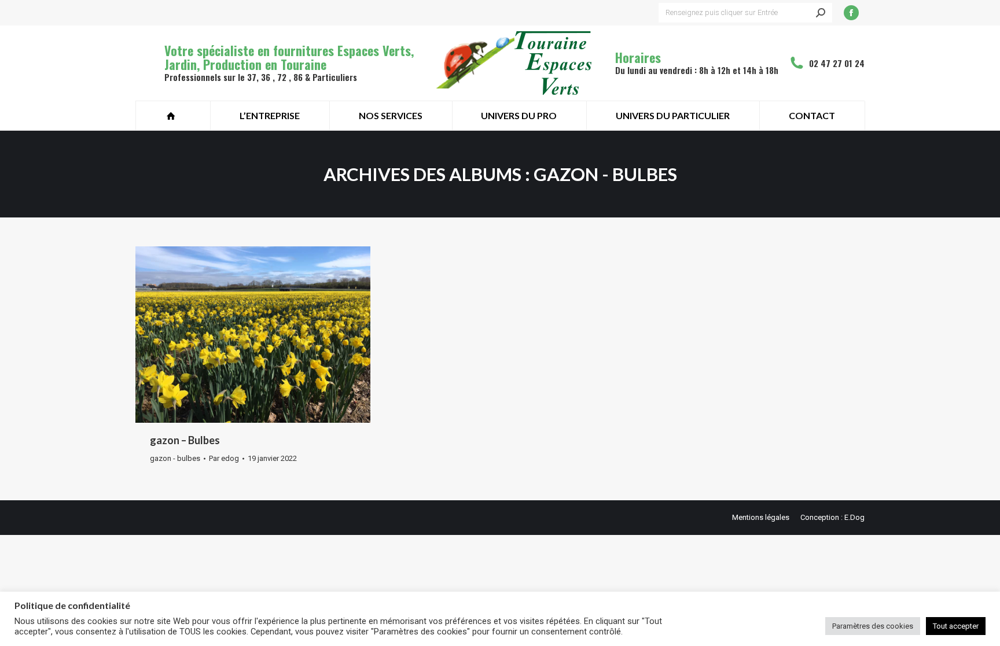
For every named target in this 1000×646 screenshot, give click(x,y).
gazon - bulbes (175, 458)
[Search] (820, 13)
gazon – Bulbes (185, 440)
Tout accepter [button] (956, 626)
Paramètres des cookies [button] (872, 626)
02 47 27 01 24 (837, 63)
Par (224, 458)
